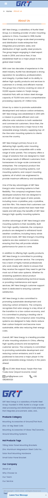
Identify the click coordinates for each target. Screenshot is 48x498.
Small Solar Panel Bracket (14, 457)
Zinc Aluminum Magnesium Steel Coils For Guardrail (21, 449)
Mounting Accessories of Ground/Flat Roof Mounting (22, 421)
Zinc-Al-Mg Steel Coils (12, 425)
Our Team (7, 477)
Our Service (7, 481)
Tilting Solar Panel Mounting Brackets (19, 445)
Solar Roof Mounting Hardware (16, 453)
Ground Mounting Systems (14, 434)
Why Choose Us (9, 473)
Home (9, 11)
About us (6, 468)
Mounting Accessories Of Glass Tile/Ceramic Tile (23, 429)
